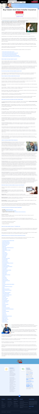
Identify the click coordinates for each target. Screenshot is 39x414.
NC (35, 402)
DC (34, 401)
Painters (3, 287)
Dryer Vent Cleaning (5, 259)
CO (32, 401)
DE (35, 401)
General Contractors (5, 271)
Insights (23, 2)
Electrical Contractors (5, 261)
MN (31, 402)
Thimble (32, 385)
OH (35, 403)
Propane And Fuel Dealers (5, 293)
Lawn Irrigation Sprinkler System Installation (8, 284)
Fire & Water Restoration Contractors (7, 266)
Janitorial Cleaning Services (6, 280)
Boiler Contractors (4, 245)
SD (32, 404)
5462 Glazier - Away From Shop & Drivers (20, 211)
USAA (30, 386)
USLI (32, 386)
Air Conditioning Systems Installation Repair (8, 240)
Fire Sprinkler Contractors (5, 265)
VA (36, 404)
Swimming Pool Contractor (6, 307)
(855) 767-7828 (20, 16)
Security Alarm (4, 297)
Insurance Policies (17, 2)
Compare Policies (22, 401)
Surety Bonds (4, 306)
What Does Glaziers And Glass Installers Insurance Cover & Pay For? (11, 56)
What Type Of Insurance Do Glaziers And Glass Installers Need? (10, 55)
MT (34, 402)
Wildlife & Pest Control (5, 319)
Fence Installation (4, 264)
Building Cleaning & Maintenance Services (8, 247)
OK (36, 403)
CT (33, 401)
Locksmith (3, 285)
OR (29, 404)
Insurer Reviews (9, 401)
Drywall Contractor (4, 260)
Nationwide (28, 380)
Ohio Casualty (31, 381)
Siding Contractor (4, 299)
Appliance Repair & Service (5, 241)
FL (36, 401)
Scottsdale (27, 384)
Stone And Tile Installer (5, 304)
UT (35, 404)
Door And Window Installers (6, 258)
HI (30, 408)
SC (31, 404)
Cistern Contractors (5, 253)
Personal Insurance (10, 402)
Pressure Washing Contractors (6, 292)
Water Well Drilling (4, 317)
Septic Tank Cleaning (5, 298)
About (2, 401)
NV (30, 403)
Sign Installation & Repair (5, 300)
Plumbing (3, 291)
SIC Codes (9, 406)
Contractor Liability (4, 254)
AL (29, 401)
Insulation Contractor (5, 279)
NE (29, 403)
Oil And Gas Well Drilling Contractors (7, 286)
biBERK (27, 374)
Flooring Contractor (5, 267)
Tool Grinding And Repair (5, 311)
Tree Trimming (4, 313)
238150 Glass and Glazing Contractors (11, 210)
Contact (2, 402)
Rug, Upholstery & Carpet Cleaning (7, 294)
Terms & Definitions (16, 405)
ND (36, 402)
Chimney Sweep (4, 252)
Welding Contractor (5, 318)
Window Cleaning (4, 320)
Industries (10, 2)
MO (32, 402)
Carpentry (3, 251)
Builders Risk (4, 246)
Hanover (27, 378)
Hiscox (30, 378)
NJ (32, 403)
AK (29, 408)
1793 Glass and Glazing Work (9, 209)
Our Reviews (3, 407)
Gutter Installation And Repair (6, 274)
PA (30, 404)
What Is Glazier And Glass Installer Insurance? (8, 51)
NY (34, 403)
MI (30, 402)
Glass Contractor (4, 272)
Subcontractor (4, 305)
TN (33, 404)
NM (33, 403)
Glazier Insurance (4, 273)
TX (34, 404)
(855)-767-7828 (35, 0)
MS (33, 402)
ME (29, 402)
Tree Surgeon (4, 312)
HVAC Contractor (4, 278)
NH (31, 403)
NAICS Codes (9, 405)
